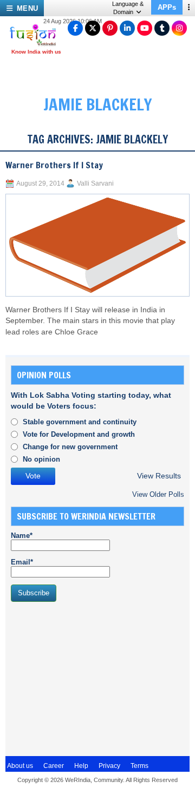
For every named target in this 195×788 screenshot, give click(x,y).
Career (53, 766)
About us (20, 766)
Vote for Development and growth (79, 434)
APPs (167, 7)
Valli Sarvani (95, 183)
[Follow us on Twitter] (92, 28)
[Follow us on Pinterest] (110, 28)
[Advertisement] (92, 677)
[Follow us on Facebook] (75, 28)
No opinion (41, 459)
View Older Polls (158, 494)
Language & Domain (128, 8)
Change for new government (70, 447)
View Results (159, 476)
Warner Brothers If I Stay (54, 165)
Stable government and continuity (79, 422)
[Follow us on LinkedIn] (127, 28)
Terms (139, 766)
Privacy (109, 766)
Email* (22, 562)
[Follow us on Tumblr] (162, 28)
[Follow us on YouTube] (144, 28)
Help (81, 766)
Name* (21, 535)
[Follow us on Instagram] (179, 28)
